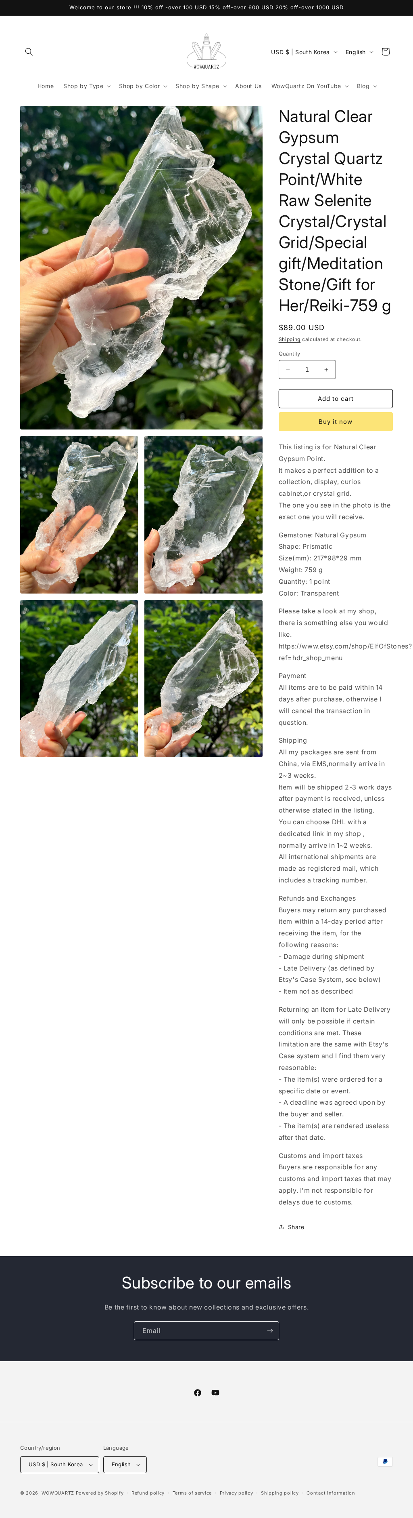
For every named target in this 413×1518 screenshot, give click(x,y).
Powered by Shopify (100, 1493)
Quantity (289, 353)
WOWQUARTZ (58, 1493)
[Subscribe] (270, 1330)
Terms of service (192, 1493)
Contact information (331, 1493)
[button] (29, 52)
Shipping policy (280, 1493)
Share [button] (296, 1226)
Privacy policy (236, 1493)
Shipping (290, 339)
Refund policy (148, 1493)
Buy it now (336, 421)
